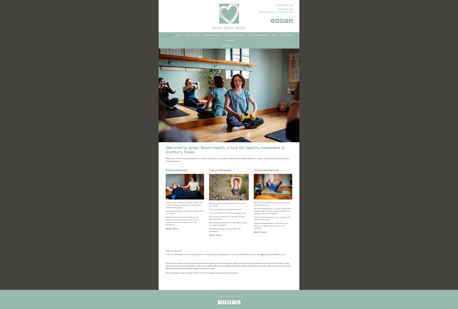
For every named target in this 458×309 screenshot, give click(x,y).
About (179, 35)
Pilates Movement (212, 35)
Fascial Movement (234, 35)
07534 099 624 (285, 9)
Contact (231, 40)
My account (287, 35)
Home (169, 35)
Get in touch (174, 250)
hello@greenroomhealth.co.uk (276, 12)
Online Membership (258, 35)
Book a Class (193, 35)
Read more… (172, 228)
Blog (274, 35)
